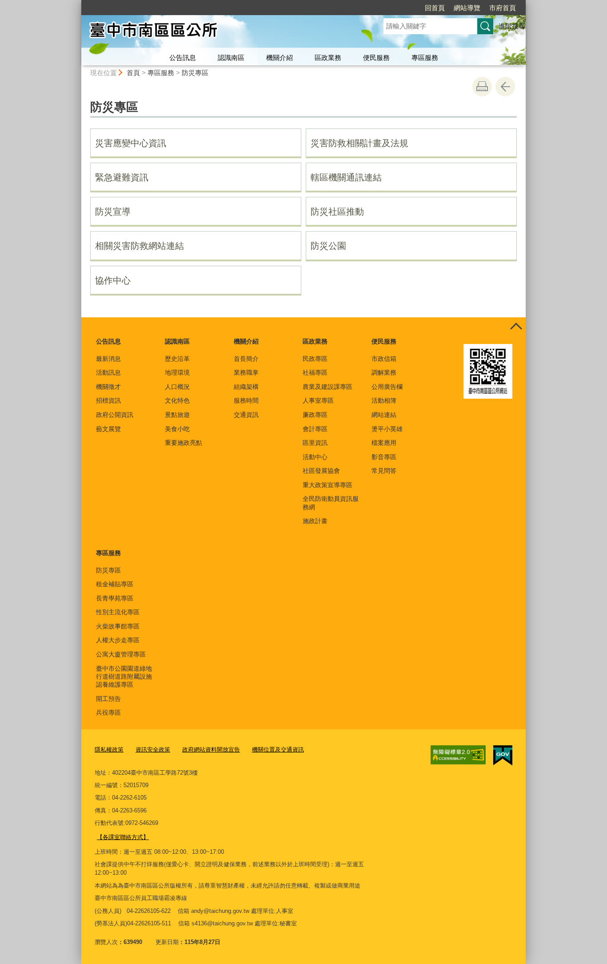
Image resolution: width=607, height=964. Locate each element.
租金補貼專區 (114, 584)
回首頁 (435, 8)
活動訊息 (108, 372)
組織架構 (246, 386)
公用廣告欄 (387, 386)
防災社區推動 (337, 211)
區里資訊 (315, 442)
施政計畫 (315, 520)
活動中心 (315, 456)
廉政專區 (315, 414)
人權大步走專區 (118, 640)
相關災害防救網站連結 (139, 246)
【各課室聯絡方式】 (123, 837)
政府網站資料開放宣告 (211, 749)
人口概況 (177, 386)
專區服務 (424, 57)
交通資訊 (246, 414)
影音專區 (383, 456)
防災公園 (328, 246)
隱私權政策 (109, 749)
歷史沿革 (177, 358)
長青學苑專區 (114, 598)
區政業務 (328, 57)
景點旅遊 (177, 414)
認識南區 (231, 57)
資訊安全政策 (153, 749)
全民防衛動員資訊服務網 (331, 502)
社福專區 (315, 372)
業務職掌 (246, 372)
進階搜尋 (512, 26)
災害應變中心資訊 (130, 143)
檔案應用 (383, 442)
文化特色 (177, 400)
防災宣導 (113, 211)
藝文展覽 (108, 428)
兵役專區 (108, 712)
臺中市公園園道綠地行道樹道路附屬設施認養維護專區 (124, 676)
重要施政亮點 (183, 442)
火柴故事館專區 (118, 626)
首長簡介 (246, 358)
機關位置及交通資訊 (278, 749)
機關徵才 (108, 386)
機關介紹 (279, 57)
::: (77, 4)
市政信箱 (383, 358)
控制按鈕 (516, 327)
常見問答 (383, 470)
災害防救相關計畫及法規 (359, 143)
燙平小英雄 (387, 428)
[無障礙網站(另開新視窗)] (458, 755)
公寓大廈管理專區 (121, 654)
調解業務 (383, 372)
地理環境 (177, 372)
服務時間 (246, 400)
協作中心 (113, 280)
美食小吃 (177, 428)
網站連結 (383, 414)
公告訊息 (182, 57)
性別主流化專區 (118, 612)
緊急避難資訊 (121, 177)
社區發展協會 (321, 470)
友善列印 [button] (482, 86)
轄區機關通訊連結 (346, 177)
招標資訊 (108, 400)
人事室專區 (318, 400)
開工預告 (108, 698)
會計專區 (315, 428)
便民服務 (376, 57)
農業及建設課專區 (327, 386)
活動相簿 (383, 400)
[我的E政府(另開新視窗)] (502, 755)
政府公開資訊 (114, 414)
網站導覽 (467, 8)
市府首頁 (502, 8)
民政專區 (315, 358)
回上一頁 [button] (505, 86)
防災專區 (195, 72)
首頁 (133, 72)
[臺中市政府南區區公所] (221, 32)
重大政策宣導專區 (327, 484)
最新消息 (108, 358)
